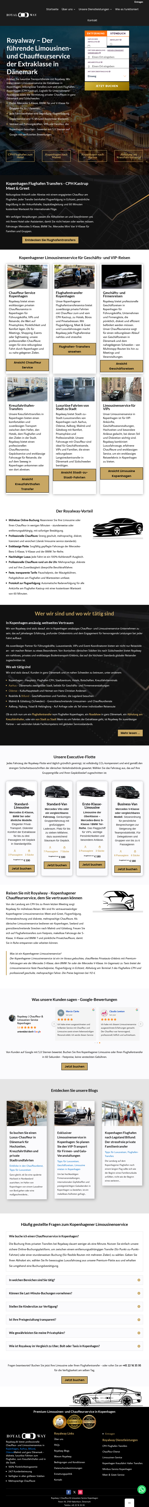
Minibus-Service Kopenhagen (117, 1469)
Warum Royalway (62, 1456)
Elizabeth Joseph (73, 1011)
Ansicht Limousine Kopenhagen (121, 473)
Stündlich (118, 33)
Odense (13, 690)
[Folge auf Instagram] (80, 1492)
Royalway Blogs (61, 1450)
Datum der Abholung (93, 40)
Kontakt (92, 20)
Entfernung (96, 33)
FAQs (57, 1444)
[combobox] (107, 77)
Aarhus (13, 685)
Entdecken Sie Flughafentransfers (50, 240)
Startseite (52, 9)
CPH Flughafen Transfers (114, 1446)
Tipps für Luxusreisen (20, 1169)
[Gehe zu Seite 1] (97, 1042)
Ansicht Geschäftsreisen (121, 366)
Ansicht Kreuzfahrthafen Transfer (27, 484)
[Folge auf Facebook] (68, 1492)
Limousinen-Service (112, 1457)
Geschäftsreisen (65, 1165)
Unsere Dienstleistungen (94, 9)
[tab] (96, 33)
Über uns (67, 9)
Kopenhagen (12, 1448)
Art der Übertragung (98, 71)
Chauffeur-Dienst (111, 1451)
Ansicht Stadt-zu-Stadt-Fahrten (74, 474)
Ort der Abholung (106, 51)
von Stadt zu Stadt (46, 719)
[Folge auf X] (74, 1492)
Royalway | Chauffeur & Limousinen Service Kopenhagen (30, 1020)
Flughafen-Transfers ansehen (74, 349)
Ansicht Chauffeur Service (27, 364)
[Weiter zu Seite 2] (99, 1042)
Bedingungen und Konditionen (69, 1462)
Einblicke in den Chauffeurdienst (26, 1165)
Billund (25, 696)
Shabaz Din (114, 1011)
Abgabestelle (94, 62)
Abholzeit (115, 40)
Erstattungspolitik (63, 1473)
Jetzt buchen (107, 86)
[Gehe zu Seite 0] (95, 1042)
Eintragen (138, 1)
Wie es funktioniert (127, 9)
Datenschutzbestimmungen (68, 1468)
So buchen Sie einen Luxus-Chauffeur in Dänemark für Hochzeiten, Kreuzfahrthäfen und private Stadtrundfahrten (24, 1146)
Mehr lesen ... (130, 733)
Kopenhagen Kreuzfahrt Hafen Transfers (122, 1463)
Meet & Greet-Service (113, 1474)
